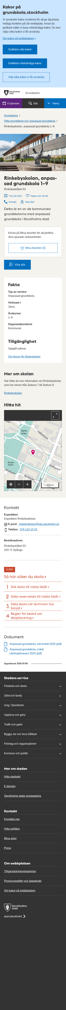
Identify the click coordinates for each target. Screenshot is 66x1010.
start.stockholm (13, 916)
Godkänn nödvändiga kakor (24, 63)
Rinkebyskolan (13, 393)
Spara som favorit (39, 196)
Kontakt (12, 202)
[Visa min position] (11, 484)
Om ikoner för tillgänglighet (24, 356)
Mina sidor (10, 838)
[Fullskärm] (55, 415)
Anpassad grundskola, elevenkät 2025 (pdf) (35, 643)
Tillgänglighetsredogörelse (20, 871)
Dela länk (29, 202)
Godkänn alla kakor (20, 49)
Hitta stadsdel (12, 776)
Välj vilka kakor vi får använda (26, 77)
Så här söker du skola (24, 576)
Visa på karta (15, 196)
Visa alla (20, 264)
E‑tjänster (13, 103)
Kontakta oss (12, 819)
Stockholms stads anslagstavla (22, 795)
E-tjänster (10, 786)
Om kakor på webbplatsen (18, 38)
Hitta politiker (12, 828)
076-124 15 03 (28, 529)
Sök (35, 103)
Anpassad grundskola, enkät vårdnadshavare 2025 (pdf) (26, 651)
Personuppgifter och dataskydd (22, 881)
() (35, 247)
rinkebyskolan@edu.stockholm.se (39, 524)
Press (7, 848)
